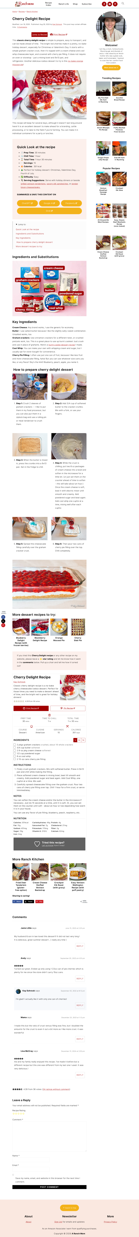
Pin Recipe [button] (68, 708)
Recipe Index (48, 4)
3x (83, 740)
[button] (15, 701)
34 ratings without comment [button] (56, 1089)
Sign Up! (58, 1222)
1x (75, 740)
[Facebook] (104, 4)
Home (14, 11)
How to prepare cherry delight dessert (34, 242)
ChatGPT (26, 203)
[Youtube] (109, 4)
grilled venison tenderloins (33, 184)
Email (15, 1165)
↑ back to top (69, 1208)
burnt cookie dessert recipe (62, 345)
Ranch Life (64, 4)
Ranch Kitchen (32, 11)
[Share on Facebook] (3, 617)
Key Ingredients (23, 238)
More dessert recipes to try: (29, 246)
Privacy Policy (110, 1222)
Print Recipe (59, 34)
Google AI (48, 203)
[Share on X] (3, 621)
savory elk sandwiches (57, 184)
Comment (17, 1119)
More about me (110, 68)
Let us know (47, 845)
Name (16, 1156)
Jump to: (22, 224)
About (28, 1222)
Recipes (22, 11)
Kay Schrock (19, 682)
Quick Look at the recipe (27, 229)
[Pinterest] (115, 4)
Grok (48, 211)
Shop (75, 4)
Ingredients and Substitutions (30, 234)
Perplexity (70, 203)
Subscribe (87, 4)
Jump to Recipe (39, 34)
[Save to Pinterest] (3, 625)
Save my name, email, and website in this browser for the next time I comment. (47, 1180)
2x (79, 740)
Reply (80, 946)
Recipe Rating (18, 1110)
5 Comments (22, 27)
